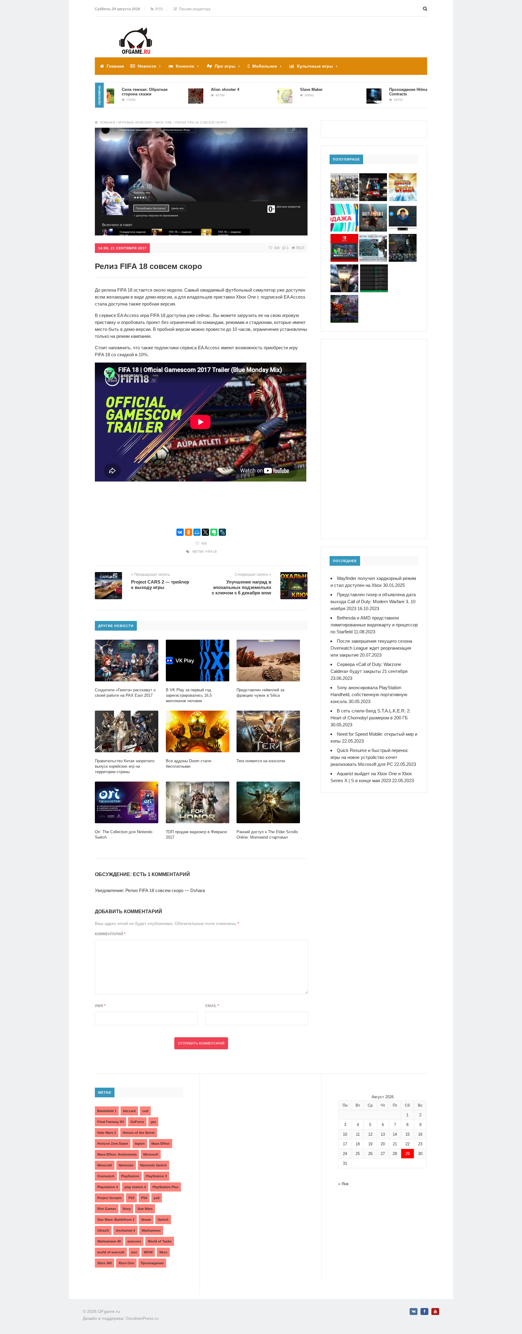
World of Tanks (160, 1241)
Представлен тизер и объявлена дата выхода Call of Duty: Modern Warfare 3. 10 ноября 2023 (373, 601)
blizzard (129, 1111)
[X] (205, 532)
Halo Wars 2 (106, 1132)
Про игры (225, 66)
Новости (147, 66)
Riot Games (106, 1209)
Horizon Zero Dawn (112, 1143)
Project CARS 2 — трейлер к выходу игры (160, 584)
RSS (158, 9)
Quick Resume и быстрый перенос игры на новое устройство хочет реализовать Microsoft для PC (369, 757)
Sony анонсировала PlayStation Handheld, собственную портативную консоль (368, 694)
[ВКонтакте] (180, 532)
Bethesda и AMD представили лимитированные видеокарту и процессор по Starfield (374, 624)
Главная (115, 66)
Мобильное (264, 66)
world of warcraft (110, 1252)
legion (140, 1143)
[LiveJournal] (222, 532)
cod (145, 1111)
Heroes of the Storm (139, 1132)
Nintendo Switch (153, 1165)
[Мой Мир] (197, 532)
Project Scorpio (109, 1198)
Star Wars (145, 1209)
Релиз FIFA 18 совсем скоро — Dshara (165, 890)
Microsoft (150, 1154)
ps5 (157, 1198)
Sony (127, 1209)
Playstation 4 (107, 1187)
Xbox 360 (104, 1263)
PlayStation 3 (156, 1176)
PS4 (144, 1198)
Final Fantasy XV (110, 1122)
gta (153, 1122)
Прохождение (152, 1263)
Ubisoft (103, 1230)
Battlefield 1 (106, 1111)
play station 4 (135, 1187)
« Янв (343, 1184)
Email (212, 1006)
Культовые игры (315, 66)
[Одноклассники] (188, 532)
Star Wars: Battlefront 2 (115, 1219)
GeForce (137, 1122)
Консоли (185, 66)
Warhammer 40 (109, 1241)
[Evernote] (214, 532)
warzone (134, 1241)
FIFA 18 (211, 551)
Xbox (163, 1252)
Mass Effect (160, 1143)
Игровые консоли (135, 122)
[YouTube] (435, 1311)
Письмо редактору (194, 9)
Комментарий (110, 934)
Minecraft (104, 1165)
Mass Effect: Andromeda (117, 1154)
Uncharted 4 (125, 1230)
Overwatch (105, 1176)
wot (134, 1252)
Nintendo (126, 1165)
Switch (163, 1219)
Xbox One (163, 122)
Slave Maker (283, 89)
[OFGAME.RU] (135, 31)
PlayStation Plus (166, 1187)
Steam (146, 1219)
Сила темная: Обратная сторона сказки (116, 91)
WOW (148, 1252)
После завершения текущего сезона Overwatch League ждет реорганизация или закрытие (371, 647)
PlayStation (130, 1176)
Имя (100, 1006)
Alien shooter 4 (196, 89)
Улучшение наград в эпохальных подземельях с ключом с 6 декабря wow (241, 587)
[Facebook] (424, 1311)
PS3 (131, 1198)
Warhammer (151, 1230)
